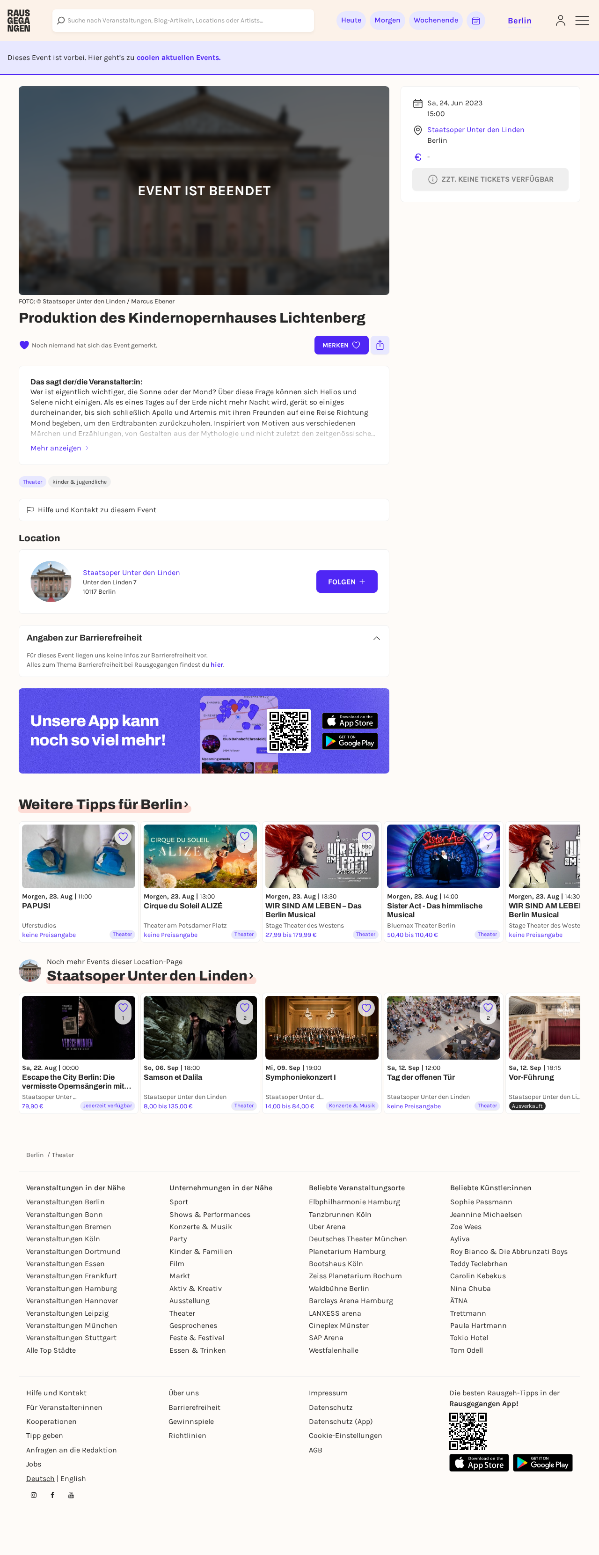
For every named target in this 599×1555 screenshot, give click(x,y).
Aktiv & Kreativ (195, 1288)
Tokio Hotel (469, 1337)
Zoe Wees (466, 1226)
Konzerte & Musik (200, 1226)
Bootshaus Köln (336, 1263)
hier (217, 665)
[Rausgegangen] (18, 20)
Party (178, 1238)
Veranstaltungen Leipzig (67, 1313)
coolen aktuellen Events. (178, 57)
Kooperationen (51, 1421)
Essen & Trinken (197, 1350)
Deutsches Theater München (358, 1238)
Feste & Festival (196, 1337)
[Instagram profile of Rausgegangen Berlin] (33, 1495)
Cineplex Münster (339, 1325)
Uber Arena (327, 1226)
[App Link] (468, 1431)
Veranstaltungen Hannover (72, 1300)
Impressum (328, 1392)
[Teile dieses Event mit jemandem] (380, 345)
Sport (178, 1201)
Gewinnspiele (191, 1421)
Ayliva (460, 1238)
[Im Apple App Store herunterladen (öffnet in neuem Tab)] (350, 721)
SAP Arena (326, 1337)
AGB (315, 1449)
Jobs (33, 1463)
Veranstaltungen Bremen (68, 1226)
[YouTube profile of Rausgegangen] (71, 1495)
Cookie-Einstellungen (345, 1435)
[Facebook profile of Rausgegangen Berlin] (52, 1495)
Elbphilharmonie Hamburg (354, 1201)
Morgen (387, 19)
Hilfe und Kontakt (56, 1392)
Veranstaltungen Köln (63, 1238)
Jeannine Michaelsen (486, 1214)
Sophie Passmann (481, 1201)
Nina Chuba (470, 1288)
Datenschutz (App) (341, 1421)
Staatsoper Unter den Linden (476, 129)
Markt (179, 1275)
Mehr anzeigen (55, 447)
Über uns (183, 1392)
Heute (351, 19)
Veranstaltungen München (71, 1325)
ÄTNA (459, 1300)
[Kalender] (476, 20)
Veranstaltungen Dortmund (73, 1251)
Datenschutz (331, 1407)
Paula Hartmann (478, 1325)
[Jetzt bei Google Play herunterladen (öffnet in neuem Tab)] (350, 741)
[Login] (560, 20)
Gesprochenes (193, 1325)
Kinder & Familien (201, 1251)
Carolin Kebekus (478, 1275)
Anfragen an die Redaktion (71, 1449)
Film (176, 1263)
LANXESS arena (335, 1313)
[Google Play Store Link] (543, 1463)
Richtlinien (187, 1435)
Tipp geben (44, 1435)
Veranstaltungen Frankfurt (71, 1275)
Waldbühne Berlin (339, 1288)
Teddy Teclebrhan (479, 1263)
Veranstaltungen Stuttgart (71, 1337)
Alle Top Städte (51, 1350)
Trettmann (468, 1313)
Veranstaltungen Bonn (64, 1214)
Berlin (35, 1155)
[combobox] (183, 20)
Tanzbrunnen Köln (340, 1214)
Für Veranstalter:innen (64, 1407)
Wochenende (436, 19)
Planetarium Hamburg (347, 1251)
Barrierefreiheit (194, 1407)
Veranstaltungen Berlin (65, 1201)
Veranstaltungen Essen (65, 1263)
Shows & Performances (209, 1214)
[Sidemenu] (582, 20)
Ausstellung (189, 1300)
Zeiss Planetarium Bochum (355, 1275)
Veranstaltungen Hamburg (71, 1288)
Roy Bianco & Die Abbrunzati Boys (509, 1251)
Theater (32, 482)
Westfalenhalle (333, 1350)
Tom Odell (466, 1350)
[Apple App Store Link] (479, 1463)
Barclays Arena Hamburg (351, 1300)
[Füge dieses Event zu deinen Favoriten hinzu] (123, 836)
